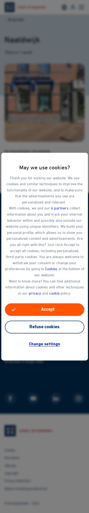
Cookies (51, 269)
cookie (54, 293)
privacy (35, 293)
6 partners (60, 208)
